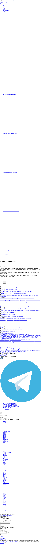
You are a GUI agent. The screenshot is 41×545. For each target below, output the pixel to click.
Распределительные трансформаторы (9, 403)
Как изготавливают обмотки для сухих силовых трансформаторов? (12, 325)
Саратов (23, 335)
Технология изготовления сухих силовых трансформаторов (11, 329)
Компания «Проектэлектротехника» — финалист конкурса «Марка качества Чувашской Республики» (19, 306)
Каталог (4, 6)
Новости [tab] (4, 281)
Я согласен (2, 543)
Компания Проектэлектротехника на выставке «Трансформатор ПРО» (13, 308)
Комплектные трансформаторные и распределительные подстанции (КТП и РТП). (15, 318)
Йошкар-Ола (5, 445)
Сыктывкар (5, 491)
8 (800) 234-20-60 (3, 2)
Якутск (16, 341)
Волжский (5, 341)
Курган (8, 341)
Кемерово (25, 337)
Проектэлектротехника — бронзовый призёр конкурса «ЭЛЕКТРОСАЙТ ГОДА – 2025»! (16, 302)
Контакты (4, 11)
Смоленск (7, 337)
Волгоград (20, 335)
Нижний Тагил (5, 467)
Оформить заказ (3, 539)
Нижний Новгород (6, 466)
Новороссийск (35, 341)
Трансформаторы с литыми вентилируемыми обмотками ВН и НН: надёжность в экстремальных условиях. (20, 310)
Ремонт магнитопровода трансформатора (7, 331)
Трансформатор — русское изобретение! (7, 312)
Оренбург (16, 337)
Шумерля (2, 333)
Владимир (4, 340)
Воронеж (16, 335)
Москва (25, 342)
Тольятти (31, 335)
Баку (36, 336)
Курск (8, 338)
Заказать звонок (3, 3)
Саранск (3, 337)
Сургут (10, 340)
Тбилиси (38, 336)
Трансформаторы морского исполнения (10, 405)
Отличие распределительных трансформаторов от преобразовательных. (13, 320)
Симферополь (15, 340)
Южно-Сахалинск (7, 342)
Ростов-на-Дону (5, 479)
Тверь (12, 339)
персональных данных (16, 532)
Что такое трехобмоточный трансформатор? (8, 323)
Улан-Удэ (4, 501)
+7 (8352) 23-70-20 (3, 1)
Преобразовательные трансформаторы (10, 404)
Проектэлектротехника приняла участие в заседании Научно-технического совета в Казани (17, 298)
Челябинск (18, 334)
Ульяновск (4, 502)
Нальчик (18, 342)
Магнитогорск (8, 339)
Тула (6, 338)
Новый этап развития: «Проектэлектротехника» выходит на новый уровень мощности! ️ (16, 291)
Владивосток (5, 432)
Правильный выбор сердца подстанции (7, 314)
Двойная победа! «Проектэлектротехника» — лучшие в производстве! (13, 293)
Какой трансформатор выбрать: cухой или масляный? (10, 327)
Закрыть (1, 536)
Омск (21, 334)
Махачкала (37, 335)
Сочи (3, 488)
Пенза (4, 475)
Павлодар (29, 336)
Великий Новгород (6, 431)
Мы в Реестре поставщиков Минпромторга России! (9, 287)
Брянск (18, 339)
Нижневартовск (29, 341)
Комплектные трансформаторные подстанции (11, 406)
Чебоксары (8, 336)
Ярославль (10, 337)
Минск (14, 336)
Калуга (7, 340)
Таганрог (15, 342)
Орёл (25, 335)
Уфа (7, 335)
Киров (4, 451)
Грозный (21, 341)
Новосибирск (6, 334)
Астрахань (31, 337)
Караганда (20, 336)
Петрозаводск (5, 477)
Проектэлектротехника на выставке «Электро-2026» (10, 289)
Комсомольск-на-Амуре (7, 452)
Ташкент (23, 336)
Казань (15, 334)
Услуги (4, 7)
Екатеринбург (11, 334)
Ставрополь (4, 339)
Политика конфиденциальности (6, 515)
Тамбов (18, 341)
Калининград (7, 409)
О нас (4, 5)
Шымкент (33, 336)
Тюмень (27, 335)
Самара (23, 334)
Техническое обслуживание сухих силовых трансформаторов (11, 316)
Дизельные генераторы (7, 407)
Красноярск (10, 335)
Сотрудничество (6, 10)
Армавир (12, 342)
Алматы (11, 336)
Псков (5, 336)
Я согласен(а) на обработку (11, 532)
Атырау (26, 336)
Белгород (25, 339)
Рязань (28, 337)
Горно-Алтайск (5, 439)
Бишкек (4, 429)
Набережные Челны (6, 464)
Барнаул (34, 335)
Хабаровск (4, 504)
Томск (13, 337)
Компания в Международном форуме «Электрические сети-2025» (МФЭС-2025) (15, 304)
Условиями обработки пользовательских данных (9, 541)
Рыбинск (22, 342)
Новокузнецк (20, 337)
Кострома (25, 341)
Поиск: (1, 417)
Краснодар (4, 335)
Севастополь (21, 339)
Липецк (4, 338)
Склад (4, 8)
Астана (17, 336)
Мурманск (4, 463)
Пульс (4, 9)
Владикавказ (12, 341)
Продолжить (4, 538)
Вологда (4, 437)
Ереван (4, 442)
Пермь (13, 335)
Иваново (15, 339)
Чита (12, 340)
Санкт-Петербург (7, 333)
